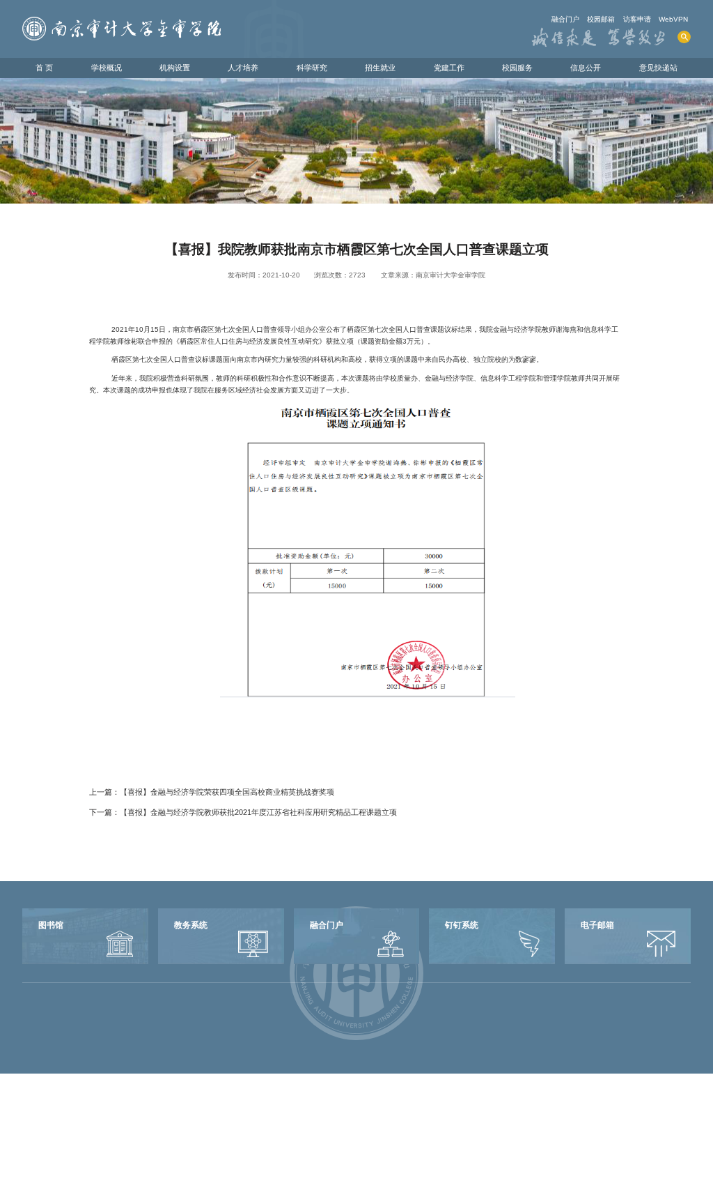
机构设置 (174, 67)
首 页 (44, 67)
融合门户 (565, 19)
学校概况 (106, 67)
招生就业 (380, 67)
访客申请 (637, 19)
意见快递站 (658, 67)
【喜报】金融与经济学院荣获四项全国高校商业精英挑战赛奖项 (227, 792)
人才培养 (243, 67)
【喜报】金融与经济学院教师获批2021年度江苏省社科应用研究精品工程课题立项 (258, 812)
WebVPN (673, 19)
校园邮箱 (601, 19)
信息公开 (585, 67)
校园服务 (517, 67)
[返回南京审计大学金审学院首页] (121, 21)
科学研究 (312, 67)
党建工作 (449, 67)
